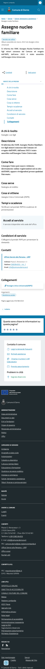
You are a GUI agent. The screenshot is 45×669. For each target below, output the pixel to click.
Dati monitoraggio (8, 657)
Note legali (5, 615)
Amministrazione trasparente (12, 622)
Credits (13, 660)
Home (3, 18)
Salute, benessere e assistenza (25, 18)
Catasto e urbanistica (9, 460)
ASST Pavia (5, 604)
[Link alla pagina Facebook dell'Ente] (2, 645)
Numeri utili (5, 555)
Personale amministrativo (11, 428)
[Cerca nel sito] (38, 10)
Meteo (3, 596)
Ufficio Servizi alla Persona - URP (17, 257)
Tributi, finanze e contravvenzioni (13, 482)
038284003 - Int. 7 (18, 264)
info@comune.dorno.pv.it (18, 267)
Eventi (3, 515)
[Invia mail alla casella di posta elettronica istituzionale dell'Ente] (16, 540)
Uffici (3, 436)
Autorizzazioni (6, 456)
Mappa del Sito (31, 660)
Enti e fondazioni (7, 421)
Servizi (10, 18)
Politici (3, 432)
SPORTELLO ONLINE (9, 585)
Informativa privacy (8, 611)
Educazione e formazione (10, 467)
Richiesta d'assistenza (9, 633)
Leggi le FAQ (6, 625)
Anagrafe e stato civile (10, 452)
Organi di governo (8, 425)
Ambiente (5, 449)
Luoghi (3, 511)
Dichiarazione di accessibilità (12, 619)
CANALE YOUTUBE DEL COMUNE (14, 593)
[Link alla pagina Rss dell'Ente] (7, 645)
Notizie (4, 495)
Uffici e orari (5, 551)
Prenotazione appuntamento (12, 630)
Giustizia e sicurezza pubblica (12, 471)
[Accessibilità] (6, 663)
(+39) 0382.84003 (16, 536)
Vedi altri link (6, 608)
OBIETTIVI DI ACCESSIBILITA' (12, 589)
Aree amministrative (9, 414)
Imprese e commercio (9, 475)
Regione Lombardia (9, 3)
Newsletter (5, 648)
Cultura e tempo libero (9, 463)
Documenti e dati (7, 417)
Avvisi (3, 498)
